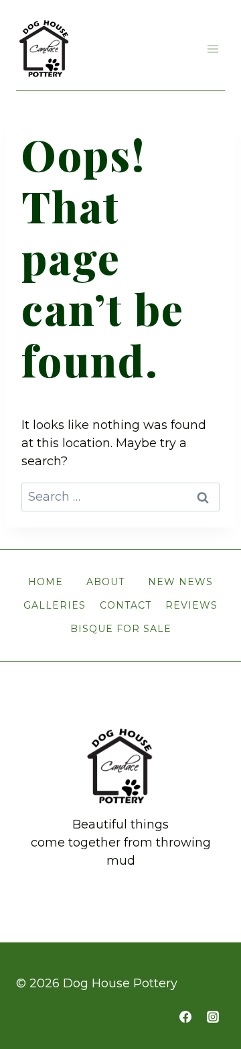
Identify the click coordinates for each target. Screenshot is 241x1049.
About (105, 582)
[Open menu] (212, 48)
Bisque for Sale (120, 629)
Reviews (191, 605)
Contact (125, 605)
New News (180, 582)
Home (45, 582)
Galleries (54, 605)
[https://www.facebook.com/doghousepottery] (185, 1017)
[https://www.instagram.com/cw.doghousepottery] (213, 1017)
